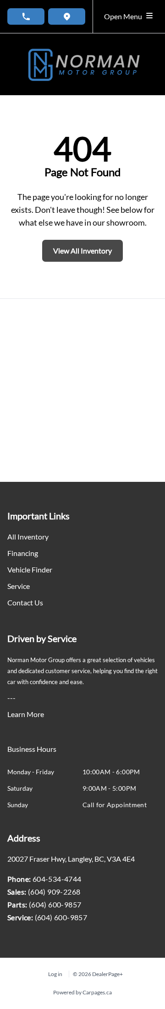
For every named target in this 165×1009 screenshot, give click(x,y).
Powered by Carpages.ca (82, 992)
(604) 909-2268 (54, 891)
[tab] (31, 754)
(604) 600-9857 (55, 904)
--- (11, 697)
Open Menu (124, 16)
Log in (55, 974)
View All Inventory (82, 250)
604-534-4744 (57, 878)
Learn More (25, 714)
